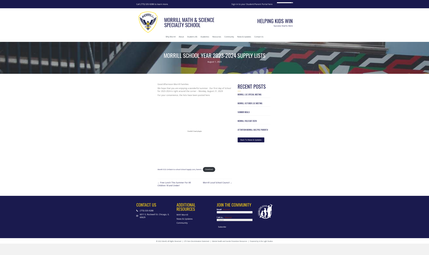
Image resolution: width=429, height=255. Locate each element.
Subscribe (222, 227)
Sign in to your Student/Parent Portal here (251, 4)
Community (229, 37)
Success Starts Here (283, 25)
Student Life (192, 37)
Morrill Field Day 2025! (247, 120)
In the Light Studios (266, 241)
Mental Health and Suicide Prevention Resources (229, 241)
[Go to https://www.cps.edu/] (275, 211)
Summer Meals (244, 112)
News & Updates (244, 37)
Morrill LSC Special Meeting (249, 94)
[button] (251, 139)
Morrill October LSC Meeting (250, 103)
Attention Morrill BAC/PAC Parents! (253, 129)
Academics (205, 37)
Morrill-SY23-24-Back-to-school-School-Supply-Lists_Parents (180, 169)
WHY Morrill (182, 214)
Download (209, 169)
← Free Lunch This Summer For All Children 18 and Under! (174, 184)
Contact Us (258, 37)
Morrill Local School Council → (217, 182)
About (181, 37)
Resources (216, 37)
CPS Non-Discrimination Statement (196, 241)
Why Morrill (171, 37)
